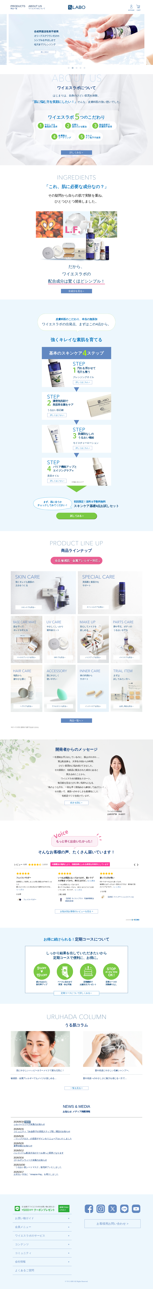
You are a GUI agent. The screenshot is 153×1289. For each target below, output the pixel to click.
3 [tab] (76, 68)
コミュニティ (43, 1253)
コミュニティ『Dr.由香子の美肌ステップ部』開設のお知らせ (42, 1131)
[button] (134, 865)
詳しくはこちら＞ (83, 382)
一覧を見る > (76, 1088)
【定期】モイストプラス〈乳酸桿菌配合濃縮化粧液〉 (37, 899)
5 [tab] (84, 68)
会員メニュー (43, 1227)
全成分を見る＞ (76, 291)
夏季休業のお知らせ (23, 1146)
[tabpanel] (76, 39)
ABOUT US (35, 6)
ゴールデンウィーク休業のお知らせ (30, 1160)
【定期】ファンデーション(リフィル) (78, 897)
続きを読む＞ (76, 802)
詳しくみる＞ (76, 152)
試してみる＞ (77, 515)
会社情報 (43, 1261)
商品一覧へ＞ (76, 720)
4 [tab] (80, 68)
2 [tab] (73, 68)
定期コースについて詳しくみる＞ (76, 993)
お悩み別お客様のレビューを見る (75, 911)
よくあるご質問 (24, 1270)
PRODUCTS (18, 6)
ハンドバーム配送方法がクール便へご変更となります (39, 1153)
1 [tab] (69, 68)
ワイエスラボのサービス (43, 1235)
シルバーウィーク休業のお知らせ (29, 1124)
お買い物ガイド (43, 1218)
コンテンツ (43, 1244)
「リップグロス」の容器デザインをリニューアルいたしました (43, 1138)
